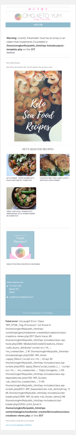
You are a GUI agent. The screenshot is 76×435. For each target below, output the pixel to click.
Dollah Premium (35, 313)
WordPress (50, 313)
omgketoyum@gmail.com (21, 297)
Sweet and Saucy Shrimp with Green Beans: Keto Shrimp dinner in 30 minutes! (20, 213)
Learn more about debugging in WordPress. (19, 425)
